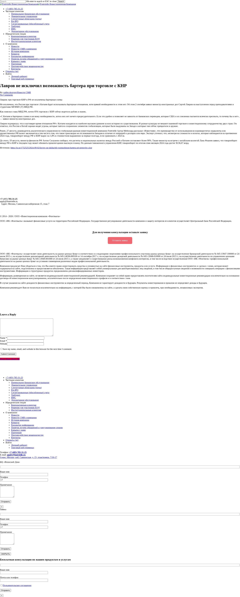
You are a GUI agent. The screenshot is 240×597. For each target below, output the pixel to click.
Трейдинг (15, 395)
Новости (15, 415)
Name (3, 338)
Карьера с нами (18, 430)
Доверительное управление (24, 385)
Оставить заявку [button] (120, 240)
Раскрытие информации (22, 425)
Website (3, 344)
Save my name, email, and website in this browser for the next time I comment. (37, 349)
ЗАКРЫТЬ (5, 554)
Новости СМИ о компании (24, 417)
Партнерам (16, 432)
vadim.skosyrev (10, 92)
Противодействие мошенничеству (27, 435)
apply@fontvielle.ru (16, 455)
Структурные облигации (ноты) (26, 387)
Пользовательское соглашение (17, 585)
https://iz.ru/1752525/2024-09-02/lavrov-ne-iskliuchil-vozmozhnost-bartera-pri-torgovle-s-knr (51, 148)
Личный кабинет (19, 445)
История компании (20, 420)
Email (3, 341)
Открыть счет (12, 440)
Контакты (15, 437)
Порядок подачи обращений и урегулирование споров (37, 427)
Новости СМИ (24, 92)
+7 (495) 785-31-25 (14, 377)
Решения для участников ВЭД (25, 407)
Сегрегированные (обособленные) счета (30, 392)
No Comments (6, 95)
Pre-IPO (14, 390)
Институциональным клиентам (26, 410)
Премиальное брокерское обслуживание (30, 382)
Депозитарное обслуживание (25, 400)
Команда (15, 422)
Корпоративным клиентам (23, 405)
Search (61, 1)
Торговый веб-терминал (22, 447)
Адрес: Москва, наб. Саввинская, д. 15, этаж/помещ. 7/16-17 (28, 457)
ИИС (13, 397)
